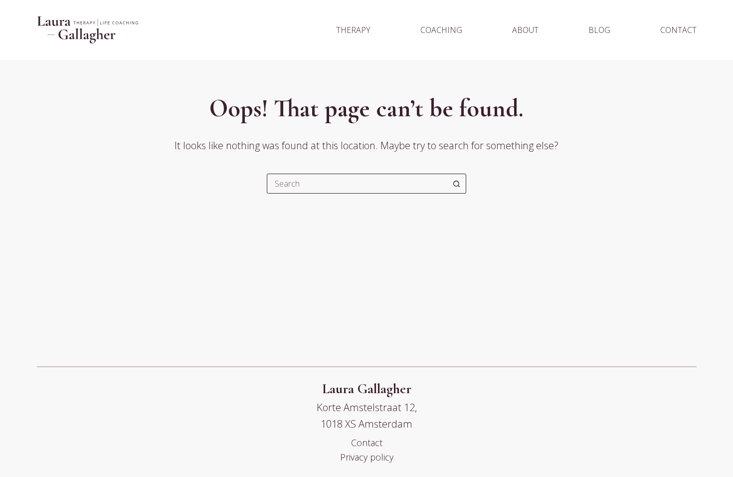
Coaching (441, 29)
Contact (678, 29)
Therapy (353, 29)
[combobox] (357, 184)
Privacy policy (366, 457)
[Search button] (456, 183)
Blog (599, 29)
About (525, 29)
